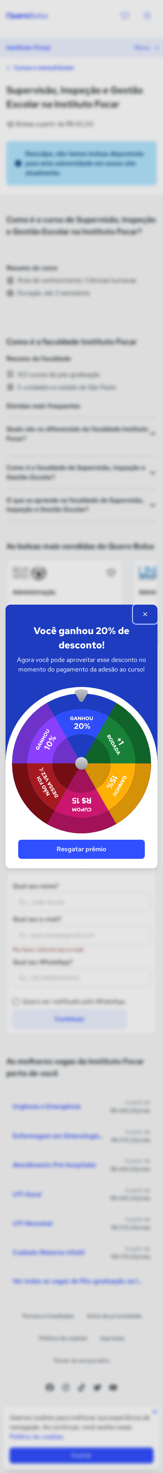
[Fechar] (145, 614)
